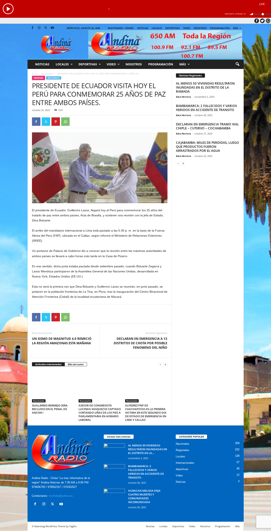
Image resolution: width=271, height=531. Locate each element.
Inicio (34, 73)
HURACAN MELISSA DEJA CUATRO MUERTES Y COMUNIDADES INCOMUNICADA (144, 496)
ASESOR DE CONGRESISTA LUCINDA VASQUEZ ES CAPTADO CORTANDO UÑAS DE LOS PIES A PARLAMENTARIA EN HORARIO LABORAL (100, 412)
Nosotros (200, 28)
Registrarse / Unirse (121, 28)
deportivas (182, 469)
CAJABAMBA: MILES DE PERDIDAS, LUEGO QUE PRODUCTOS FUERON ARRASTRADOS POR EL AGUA (207, 146)
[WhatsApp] (65, 121)
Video (186, 28)
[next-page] (165, 364)
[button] (237, 64)
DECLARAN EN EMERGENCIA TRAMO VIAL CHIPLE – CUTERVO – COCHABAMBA (207, 126)
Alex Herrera (183, 96)
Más (235, 28)
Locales (180, 456)
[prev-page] (160, 364)
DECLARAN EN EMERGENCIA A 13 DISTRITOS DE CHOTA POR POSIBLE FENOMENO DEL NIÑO (140, 343)
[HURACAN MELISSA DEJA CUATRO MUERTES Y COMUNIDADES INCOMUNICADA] (114, 497)
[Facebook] (32, 28)
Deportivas (172, 28)
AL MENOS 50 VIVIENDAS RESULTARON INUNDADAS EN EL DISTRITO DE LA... (147, 449)
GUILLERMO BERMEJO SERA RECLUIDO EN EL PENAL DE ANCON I (50, 408)
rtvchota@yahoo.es (61, 495)
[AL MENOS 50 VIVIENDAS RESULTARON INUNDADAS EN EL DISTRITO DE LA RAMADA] (114, 451)
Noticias (142, 28)
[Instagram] (39, 28)
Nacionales (47, 73)
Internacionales (185, 462)
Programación (220, 28)
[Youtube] (52, 28)
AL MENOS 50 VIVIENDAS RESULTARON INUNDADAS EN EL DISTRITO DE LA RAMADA (205, 87)
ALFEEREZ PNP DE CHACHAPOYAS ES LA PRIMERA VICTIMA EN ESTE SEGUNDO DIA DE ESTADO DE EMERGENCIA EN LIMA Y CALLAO (145, 412)
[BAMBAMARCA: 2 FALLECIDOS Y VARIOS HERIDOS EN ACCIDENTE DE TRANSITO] (114, 472)
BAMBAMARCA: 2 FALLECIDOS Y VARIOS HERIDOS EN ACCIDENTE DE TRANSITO (206, 108)
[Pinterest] (55, 121)
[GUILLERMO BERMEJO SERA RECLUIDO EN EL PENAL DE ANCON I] (53, 386)
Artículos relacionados (48, 364)
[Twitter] (45, 28)
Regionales (182, 450)
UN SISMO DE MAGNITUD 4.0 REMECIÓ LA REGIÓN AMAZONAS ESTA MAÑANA (61, 340)
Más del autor (76, 364)
